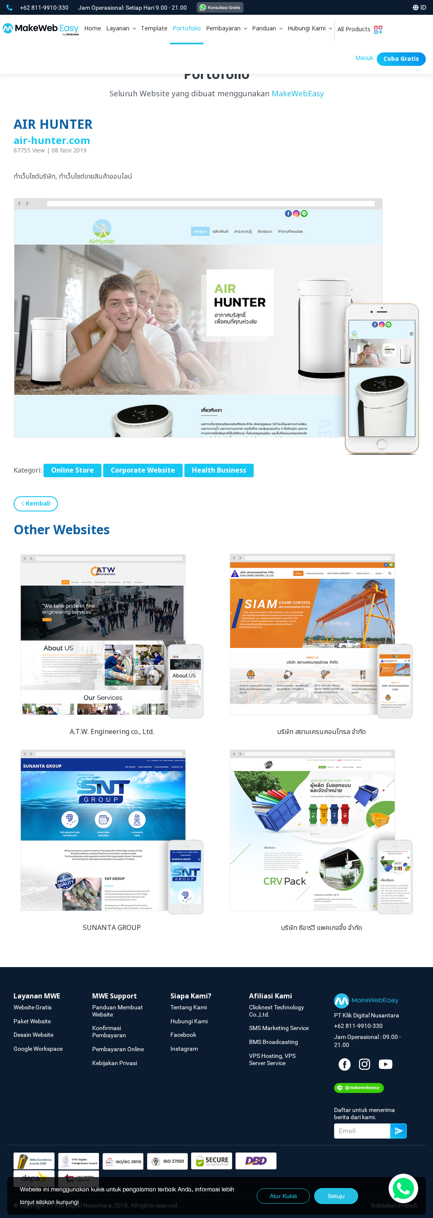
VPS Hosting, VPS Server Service (272, 1059)
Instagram (184, 1048)
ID (423, 7)
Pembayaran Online (118, 1049)
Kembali (37, 503)
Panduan (266, 28)
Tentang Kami (188, 1007)
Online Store (72, 470)
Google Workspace (38, 1048)
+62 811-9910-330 (45, 7)
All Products (355, 29)
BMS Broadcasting (273, 1042)
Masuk (364, 58)
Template (154, 28)
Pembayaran (225, 28)
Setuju (336, 1196)
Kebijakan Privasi (114, 1063)
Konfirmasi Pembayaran (109, 1032)
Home (92, 28)
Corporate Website (143, 470)
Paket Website (32, 1021)
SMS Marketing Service (279, 1028)
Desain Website (33, 1034)
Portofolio (187, 28)
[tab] (121, 29)
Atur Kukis (283, 1196)
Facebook (183, 1034)
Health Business (219, 470)
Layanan (119, 28)
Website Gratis (33, 1007)
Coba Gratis (401, 58)
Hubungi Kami (308, 28)
